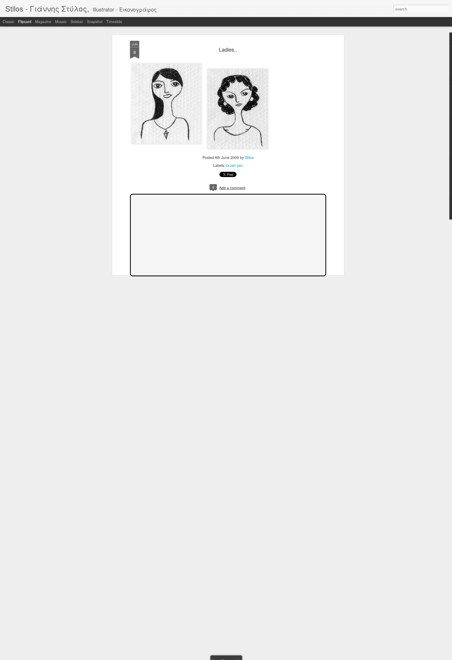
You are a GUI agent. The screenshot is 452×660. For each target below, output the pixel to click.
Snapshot (95, 21)
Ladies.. (228, 49)
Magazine (43, 21)
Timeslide (114, 21)
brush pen (234, 165)
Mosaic (61, 21)
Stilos (249, 157)
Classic (8, 21)
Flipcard (24, 21)
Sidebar (76, 21)
